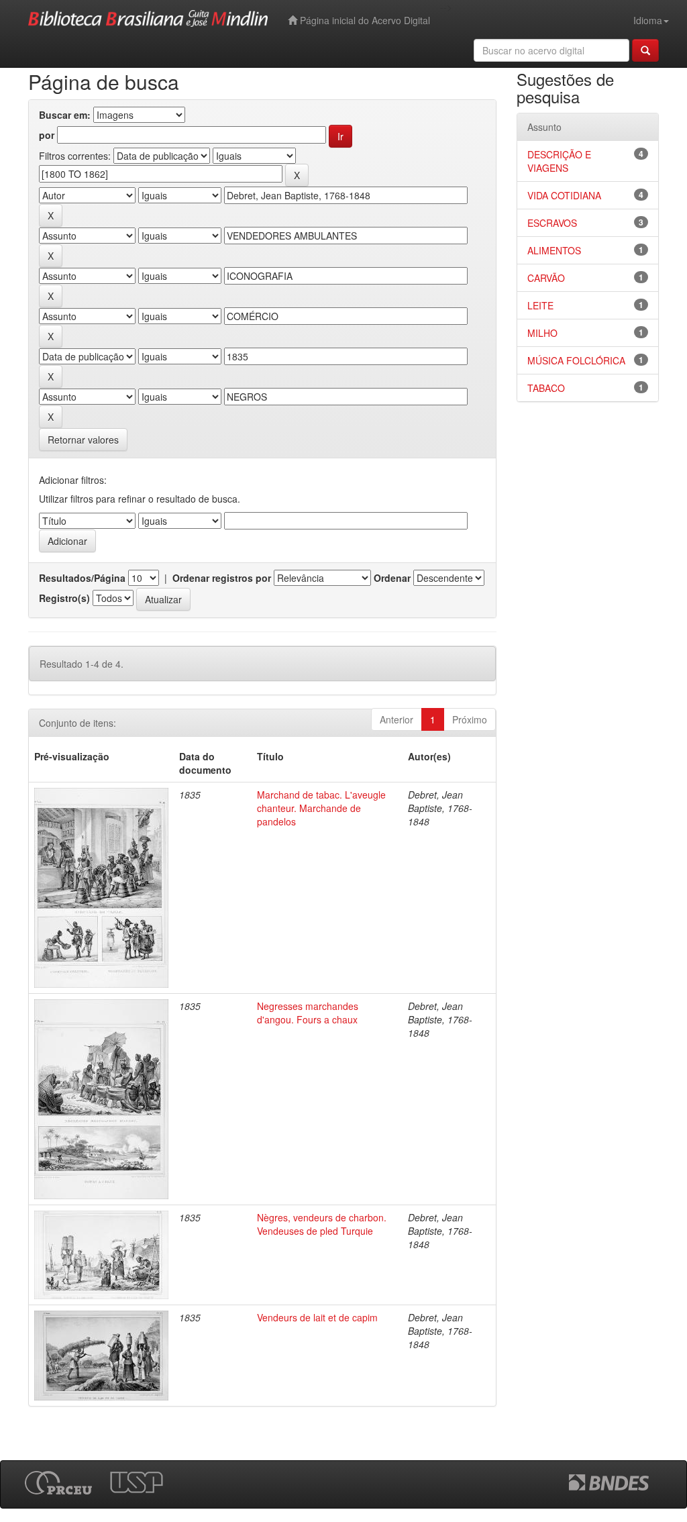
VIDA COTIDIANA (564, 195)
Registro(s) (64, 598)
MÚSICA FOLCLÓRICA (576, 360)
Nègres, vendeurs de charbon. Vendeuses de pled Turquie (321, 1224)
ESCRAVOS (552, 223)
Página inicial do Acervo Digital (363, 20)
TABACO (546, 388)
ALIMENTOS (554, 250)
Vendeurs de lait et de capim (317, 1317)
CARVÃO (546, 278)
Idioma (647, 20)
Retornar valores (83, 439)
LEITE (540, 305)
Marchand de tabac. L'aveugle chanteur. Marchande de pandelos (321, 808)
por (46, 135)
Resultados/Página (82, 578)
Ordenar (392, 578)
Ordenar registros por (221, 578)
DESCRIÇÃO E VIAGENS (559, 161)
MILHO (542, 333)
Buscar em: (65, 114)
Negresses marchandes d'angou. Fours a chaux (307, 1012)
